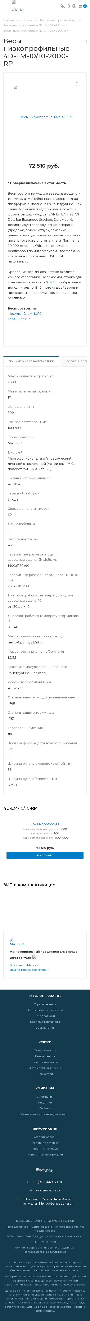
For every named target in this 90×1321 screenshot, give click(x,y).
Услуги (45, 1042)
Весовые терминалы (45, 1021)
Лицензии (45, 1102)
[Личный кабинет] (74, 7)
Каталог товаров (45, 995)
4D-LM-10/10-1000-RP (45, 824)
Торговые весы (45, 1004)
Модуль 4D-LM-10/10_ (25, 314)
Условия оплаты (45, 1137)
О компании (45, 1096)
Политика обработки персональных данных (44, 1247)
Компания (45, 1088)
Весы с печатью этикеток (45, 1010)
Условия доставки (45, 1142)
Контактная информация (45, 1154)
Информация (45, 1128)
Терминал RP (19, 319)
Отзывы (45, 1108)
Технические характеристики (31, 361)
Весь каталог (45, 1027)
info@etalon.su (48, 1190)
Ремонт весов (45, 1056)
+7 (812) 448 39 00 (47, 1182)
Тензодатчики (45, 1016)
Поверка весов (45, 1050)
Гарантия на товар (45, 1148)
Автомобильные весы (45, 1068)
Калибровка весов (45, 1062)
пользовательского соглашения (39, 1302)
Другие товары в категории (29, 969)
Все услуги (45, 1073)
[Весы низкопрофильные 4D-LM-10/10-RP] (45, 148)
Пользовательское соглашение (45, 1251)
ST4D (50, 282)
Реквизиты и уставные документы (45, 1114)
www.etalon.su (44, 1276)
